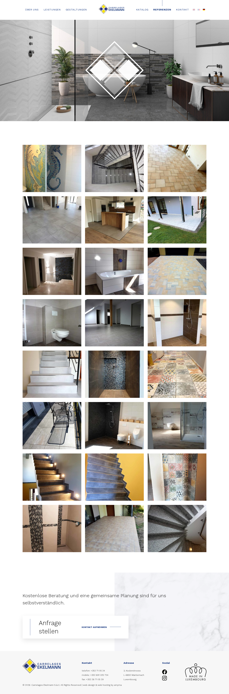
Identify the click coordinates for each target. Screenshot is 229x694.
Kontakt (182, 9)
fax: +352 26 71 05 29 (93, 679)
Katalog (142, 9)
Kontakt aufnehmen (94, 627)
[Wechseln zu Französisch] (198, 9)
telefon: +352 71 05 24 (93, 670)
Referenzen (162, 9)
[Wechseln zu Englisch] (193, 9)
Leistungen (52, 9)
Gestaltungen (76, 9)
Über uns (32, 9)
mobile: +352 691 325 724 (95, 675)
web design (89, 685)
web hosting (104, 685)
